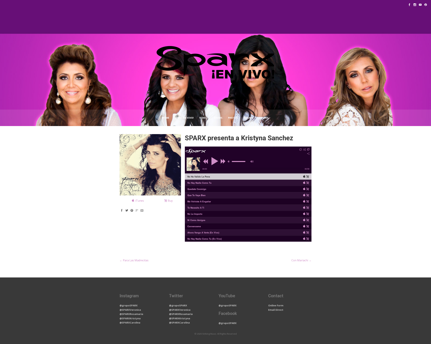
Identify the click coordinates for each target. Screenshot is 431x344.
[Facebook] (409, 4)
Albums (248, 117)
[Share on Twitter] (126, 210)
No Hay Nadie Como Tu (199, 182)
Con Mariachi (301, 260)
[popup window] (308, 149)
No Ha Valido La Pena (198, 176)
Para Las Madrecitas (134, 260)
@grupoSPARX (129, 305)
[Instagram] (414, 4)
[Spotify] (425, 4)
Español (264, 117)
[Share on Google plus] (137, 210)
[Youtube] (420, 4)
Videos (203, 117)
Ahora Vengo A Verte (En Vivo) (203, 232)
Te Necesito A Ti (195, 207)
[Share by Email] (142, 210)
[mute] (229, 161)
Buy (170, 201)
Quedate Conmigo (196, 189)
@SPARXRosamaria (131, 314)
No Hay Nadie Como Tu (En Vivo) (204, 238)
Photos (233, 117)
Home (165, 117)
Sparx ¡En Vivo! (184, 117)
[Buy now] (307, 176)
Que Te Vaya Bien (196, 195)
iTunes (139, 201)
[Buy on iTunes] (304, 176)
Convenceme (194, 226)
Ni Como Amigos (196, 220)
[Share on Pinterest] (131, 210)
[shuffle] (304, 149)
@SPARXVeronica (130, 309)
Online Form (275, 305)
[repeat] (300, 149)
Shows (218, 117)
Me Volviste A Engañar (199, 201)
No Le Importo (194, 213)
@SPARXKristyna (130, 318)
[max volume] (252, 161)
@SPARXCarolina (130, 322)
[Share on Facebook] (121, 210)
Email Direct (275, 309)
